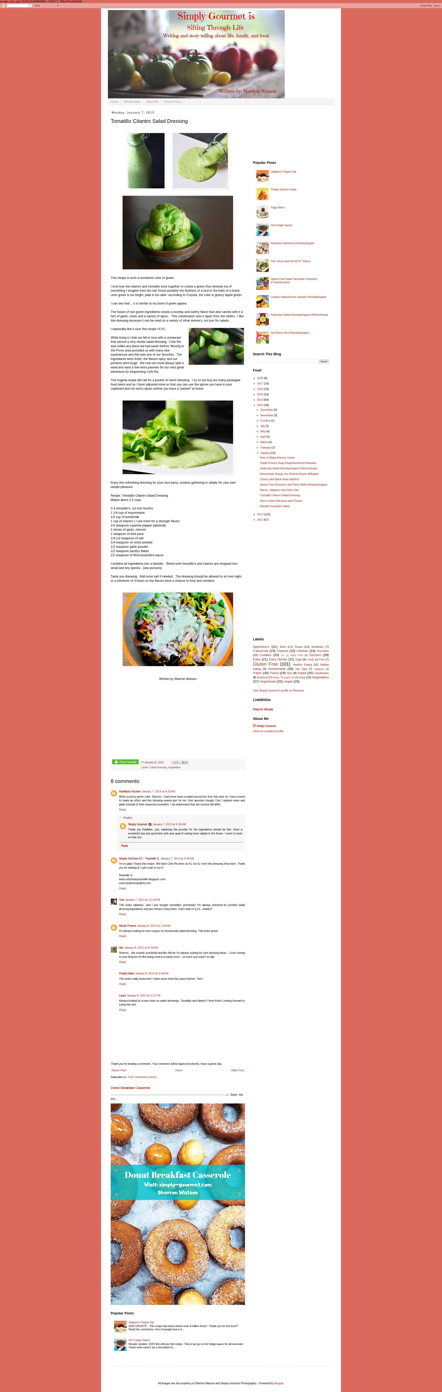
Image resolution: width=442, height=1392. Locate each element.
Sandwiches (321, 673)
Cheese (282, 651)
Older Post (237, 1070)
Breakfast (317, 646)
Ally (121, 947)
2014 (260, 399)
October (265, 420)
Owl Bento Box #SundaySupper (290, 332)
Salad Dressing (158, 767)
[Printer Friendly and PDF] (125, 762)
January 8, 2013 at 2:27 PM (143, 995)
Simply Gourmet (137, 824)
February (266, 447)
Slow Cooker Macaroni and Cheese (281, 500)
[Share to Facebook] (183, 762)
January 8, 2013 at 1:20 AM (153, 925)
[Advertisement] (279, 132)
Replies (127, 817)
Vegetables (174, 767)
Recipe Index (132, 101)
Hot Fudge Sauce (139, 1340)
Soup (302, 677)
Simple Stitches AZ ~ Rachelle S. (139, 858)
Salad (301, 673)
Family (310, 659)
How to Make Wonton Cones (277, 457)
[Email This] (173, 762)
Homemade (277, 669)
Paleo (257, 673)
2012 (260, 514)
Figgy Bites (278, 207)
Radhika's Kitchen (130, 791)
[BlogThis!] (177, 762)
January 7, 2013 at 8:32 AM (158, 791)
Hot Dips (301, 668)
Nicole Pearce (127, 925)
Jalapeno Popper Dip (141, 1322)
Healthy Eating (302, 664)
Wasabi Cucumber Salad (275, 506)
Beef (283, 646)
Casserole (260, 651)
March (264, 442)
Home (114, 101)
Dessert (315, 655)
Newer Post (119, 1070)
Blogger (278, 1383)
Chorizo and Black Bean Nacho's (279, 479)
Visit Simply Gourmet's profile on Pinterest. (279, 690)
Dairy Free (297, 655)
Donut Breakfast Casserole (130, 1088)
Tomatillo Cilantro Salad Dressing (280, 495)
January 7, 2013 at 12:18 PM (142, 899)
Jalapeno (319, 669)
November (267, 415)
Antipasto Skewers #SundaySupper (292, 243)
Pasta (274, 673)
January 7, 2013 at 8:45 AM (169, 824)
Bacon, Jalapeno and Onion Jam (279, 489)
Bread (298, 646)
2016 (260, 389)
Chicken (302, 651)
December (267, 409)
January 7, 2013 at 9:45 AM (177, 858)
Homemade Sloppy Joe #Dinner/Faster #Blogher (289, 473)
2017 (260, 383)
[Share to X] (180, 762)
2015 (260, 394)
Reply (122, 809)
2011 (260, 519)
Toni (121, 899)
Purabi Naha (126, 973)
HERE (161, 329)
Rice (289, 673)
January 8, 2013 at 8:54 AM (141, 947)
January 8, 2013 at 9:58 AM (151, 973)
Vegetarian (268, 681)
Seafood (262, 677)
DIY (283, 655)
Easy (257, 659)
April (263, 436)
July (263, 426)
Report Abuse (263, 709)
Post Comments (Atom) (142, 1077)
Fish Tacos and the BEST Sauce (290, 261)
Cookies (265, 655)
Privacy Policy (172, 101)
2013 (260, 405)
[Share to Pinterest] (186, 762)
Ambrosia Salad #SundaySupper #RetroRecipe (299, 314)
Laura (122, 995)
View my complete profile (268, 731)
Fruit (322, 659)
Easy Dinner (278, 659)
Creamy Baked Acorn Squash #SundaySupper (298, 296)
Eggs (298, 659)
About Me (152, 101)
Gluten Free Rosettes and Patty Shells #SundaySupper (293, 484)
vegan (288, 681)
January (265, 453)
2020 (260, 378)
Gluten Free (265, 664)
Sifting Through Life (283, 677)
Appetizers (261, 646)
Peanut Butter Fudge (283, 189)
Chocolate (322, 651)
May (263, 431)
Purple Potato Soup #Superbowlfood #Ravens (288, 463)
